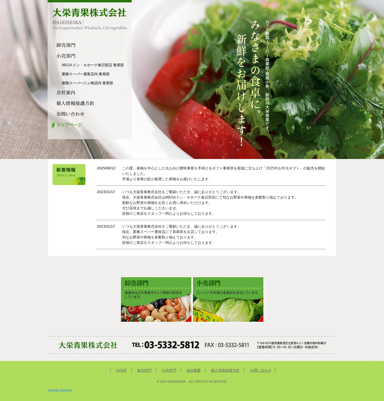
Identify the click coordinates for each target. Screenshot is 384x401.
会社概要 (193, 370)
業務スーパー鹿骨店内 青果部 (86, 74)
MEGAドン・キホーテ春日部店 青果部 (93, 65)
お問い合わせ (261, 370)
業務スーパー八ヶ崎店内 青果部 (87, 83)
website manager (60, 389)
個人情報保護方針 (225, 370)
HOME (121, 370)
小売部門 (169, 370)
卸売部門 (144, 370)
